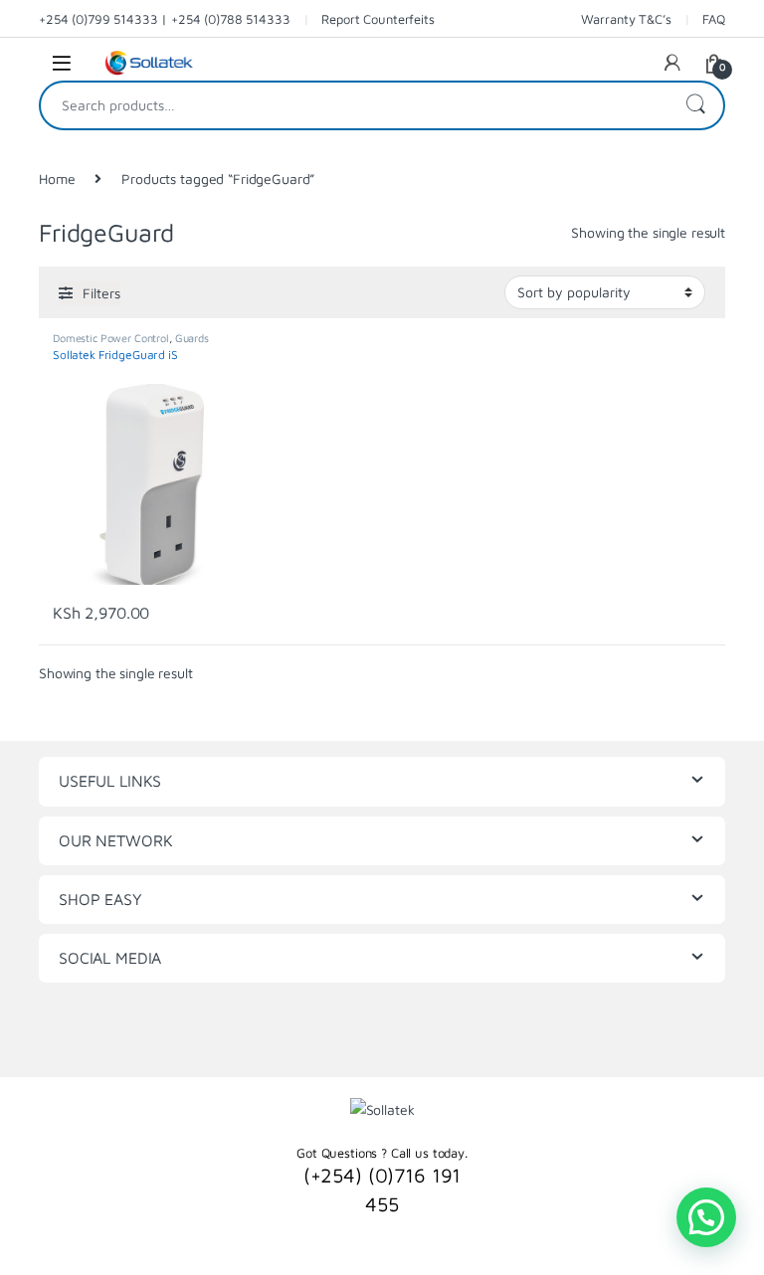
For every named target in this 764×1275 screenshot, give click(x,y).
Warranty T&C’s (625, 19)
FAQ (713, 19)
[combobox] (354, 105)
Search (695, 105)
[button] (706, 1217)
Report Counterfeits (377, 19)
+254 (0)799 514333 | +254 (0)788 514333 (164, 19)
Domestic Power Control (111, 337)
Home (57, 178)
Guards (192, 337)
